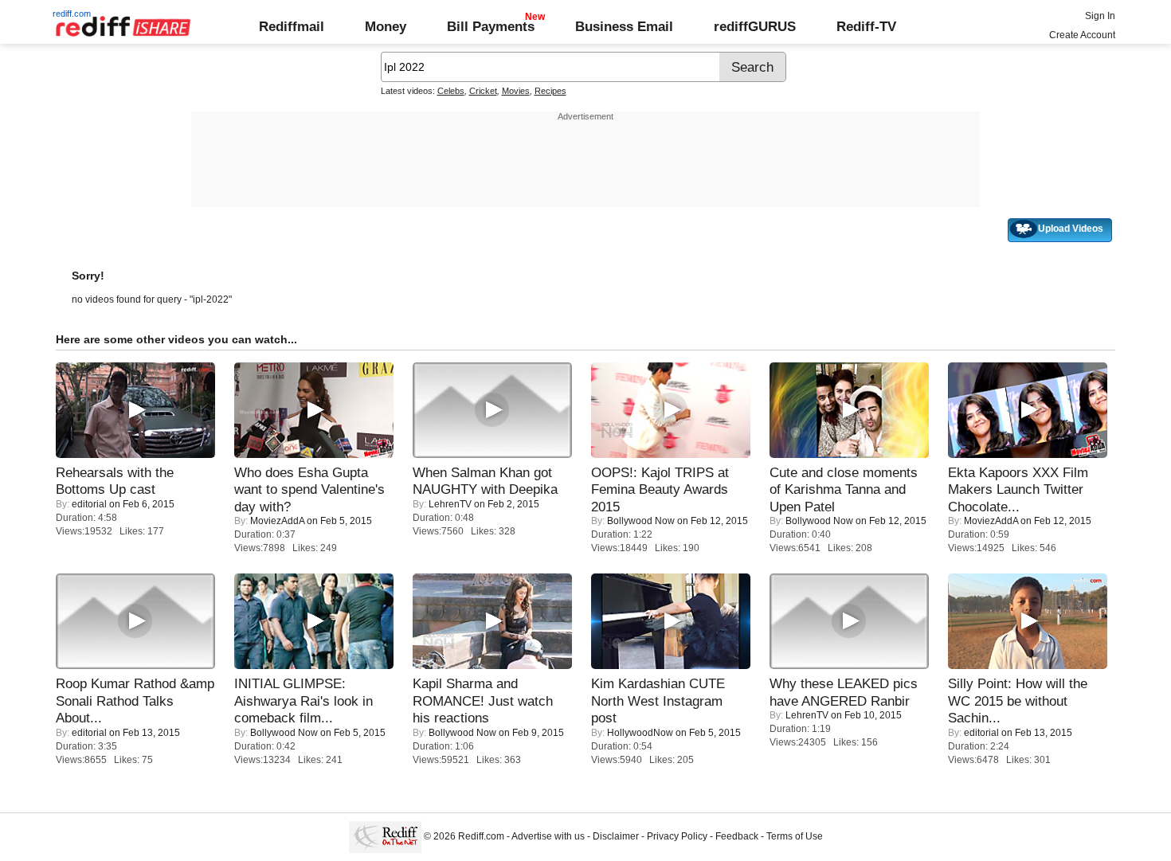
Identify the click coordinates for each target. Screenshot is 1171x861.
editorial (89, 504)
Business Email (624, 26)
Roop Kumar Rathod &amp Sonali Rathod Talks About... (135, 700)
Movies (516, 91)
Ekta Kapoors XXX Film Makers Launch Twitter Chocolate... (1018, 489)
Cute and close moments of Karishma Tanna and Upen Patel (844, 489)
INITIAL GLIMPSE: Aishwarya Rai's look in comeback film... (303, 700)
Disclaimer (616, 836)
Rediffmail (291, 26)
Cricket (483, 91)
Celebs (450, 91)
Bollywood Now (641, 520)
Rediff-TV (866, 26)
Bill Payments (491, 26)
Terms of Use (794, 836)
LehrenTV (450, 504)
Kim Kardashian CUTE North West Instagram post (658, 700)
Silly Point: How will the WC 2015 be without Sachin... (1017, 700)
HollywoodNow (640, 732)
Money (385, 26)
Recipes (550, 91)
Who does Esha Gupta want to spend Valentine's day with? (309, 489)
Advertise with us (548, 836)
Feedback (736, 836)
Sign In (1100, 16)
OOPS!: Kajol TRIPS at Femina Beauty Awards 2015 (660, 489)
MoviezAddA (277, 520)
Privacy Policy (677, 836)
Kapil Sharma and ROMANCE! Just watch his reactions (483, 700)
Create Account (1082, 35)
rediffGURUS (755, 26)
